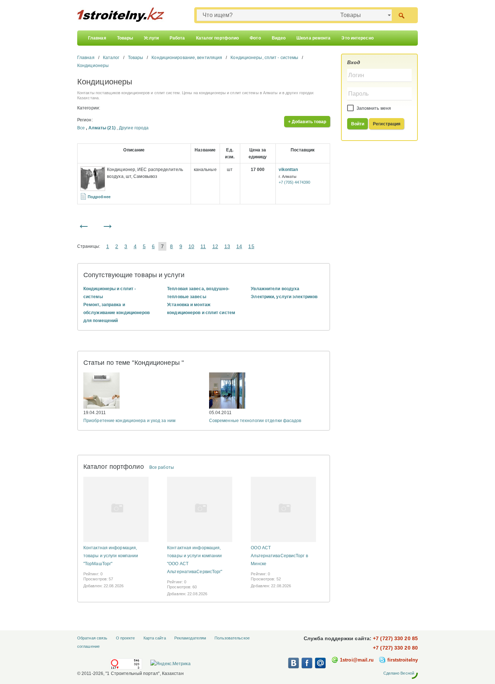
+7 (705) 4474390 (295, 182)
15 (251, 246)
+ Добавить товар (307, 121)
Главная (97, 38)
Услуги (151, 38)
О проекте (125, 638)
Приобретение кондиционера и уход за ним (129, 420)
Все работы (161, 467)
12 (215, 246)
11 (203, 246)
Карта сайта (154, 638)
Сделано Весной (398, 673)
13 (227, 246)
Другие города (134, 127)
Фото (255, 38)
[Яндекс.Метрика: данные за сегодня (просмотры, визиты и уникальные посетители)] (170, 664)
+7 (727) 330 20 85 (395, 638)
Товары (125, 38)
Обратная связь (92, 638)
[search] (401, 15)
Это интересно (357, 38)
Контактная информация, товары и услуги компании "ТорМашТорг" (110, 555)
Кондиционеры (93, 65)
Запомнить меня (373, 108)
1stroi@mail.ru (357, 660)
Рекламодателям (190, 638)
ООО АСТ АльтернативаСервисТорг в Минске (279, 555)
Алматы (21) (102, 127)
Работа (177, 38)
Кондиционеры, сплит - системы (264, 57)
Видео (279, 38)
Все (81, 127)
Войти (358, 123)
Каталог (111, 57)
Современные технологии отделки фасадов (255, 420)
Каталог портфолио (217, 38)
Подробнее (99, 197)
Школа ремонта (313, 38)
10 (191, 246)
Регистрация (386, 123)
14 (239, 246)
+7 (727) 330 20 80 (395, 648)
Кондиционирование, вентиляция (186, 57)
